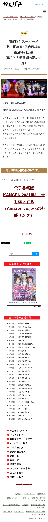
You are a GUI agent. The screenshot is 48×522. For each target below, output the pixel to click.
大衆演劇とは (16, 447)
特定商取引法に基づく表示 (35, 512)
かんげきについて (40, 4)
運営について (19, 512)
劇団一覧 (14, 456)
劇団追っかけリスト (14, 498)
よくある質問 (16, 473)
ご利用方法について (38, 505)
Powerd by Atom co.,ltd (37, 518)
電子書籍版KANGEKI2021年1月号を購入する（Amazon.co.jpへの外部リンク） (24, 201)
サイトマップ (40, 501)
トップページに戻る (24, 234)
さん (26, 323)
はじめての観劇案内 (20, 468)
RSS (33, 514)
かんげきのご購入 (19, 443)
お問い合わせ (16, 477)
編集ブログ (41, 494)
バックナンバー (17, 435)
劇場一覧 (14, 460)
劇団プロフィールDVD (21, 439)
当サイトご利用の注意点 (11, 505)
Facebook (41, 514)
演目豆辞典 (15, 464)
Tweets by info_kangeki (24, 484)
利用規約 (25, 505)
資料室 (42, 498)
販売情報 (18, 494)
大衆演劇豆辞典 (17, 452)
